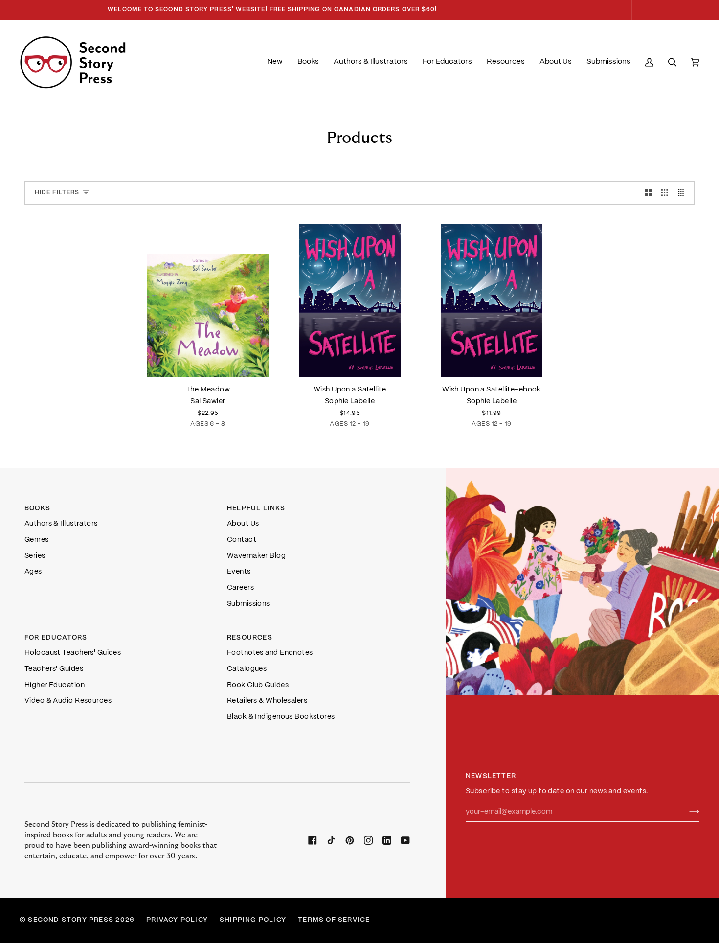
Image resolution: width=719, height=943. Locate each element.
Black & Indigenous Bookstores (281, 716)
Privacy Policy (177, 920)
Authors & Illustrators (61, 523)
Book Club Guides (258, 685)
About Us (243, 523)
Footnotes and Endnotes (270, 652)
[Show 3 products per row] (664, 193)
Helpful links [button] (256, 509)
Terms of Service (334, 920)
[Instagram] (368, 840)
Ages (33, 571)
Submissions (248, 603)
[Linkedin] (386, 840)
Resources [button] (249, 638)
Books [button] (37, 509)
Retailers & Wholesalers (267, 700)
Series (34, 555)
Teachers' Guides (53, 669)
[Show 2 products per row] (648, 193)
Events (239, 571)
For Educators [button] (56, 638)
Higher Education (54, 685)
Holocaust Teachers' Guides (72, 652)
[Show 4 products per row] (683, 193)
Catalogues (247, 669)
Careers (240, 587)
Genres (36, 539)
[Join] (686, 812)
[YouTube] (405, 840)
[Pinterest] (349, 840)
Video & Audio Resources (68, 700)
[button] (308, 62)
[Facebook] (312, 840)
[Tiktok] (331, 840)
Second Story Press (70, 920)
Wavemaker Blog (256, 555)
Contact (241, 539)
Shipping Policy (253, 920)
